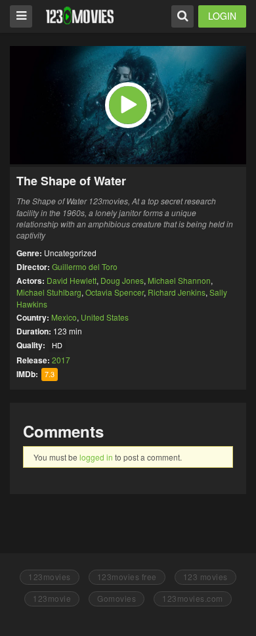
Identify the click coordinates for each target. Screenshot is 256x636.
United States (105, 317)
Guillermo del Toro (84, 266)
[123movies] (80, 15)
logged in (96, 457)
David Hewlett (71, 280)
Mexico (64, 317)
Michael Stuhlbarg (48, 292)
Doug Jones (122, 280)
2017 (61, 359)
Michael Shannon (179, 280)
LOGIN (222, 15)
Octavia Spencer (114, 292)
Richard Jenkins (176, 292)
